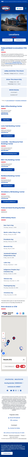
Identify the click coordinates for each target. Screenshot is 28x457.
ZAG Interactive (22, 438)
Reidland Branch (7, 185)
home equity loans (21, 400)
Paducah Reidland (7, 406)
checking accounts (7, 399)
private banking (18, 401)
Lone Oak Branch (10, 100)
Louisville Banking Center (10, 153)
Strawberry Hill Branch (21, 100)
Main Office (6, 119)
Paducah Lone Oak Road (9, 405)
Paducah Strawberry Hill (18, 406)
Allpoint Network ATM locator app (13, 63)
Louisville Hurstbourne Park (8, 407)
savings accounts (17, 399)
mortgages (13, 400)
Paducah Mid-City (20, 405)
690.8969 (5, 150)
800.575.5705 (4, 114)
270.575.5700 (9, 379)
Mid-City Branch (7, 169)
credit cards (11, 401)
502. (2, 150)
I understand (6, 453)
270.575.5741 (4, 113)
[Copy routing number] (22, 383)
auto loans (4, 401)
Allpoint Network (17, 62)
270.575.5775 (4, 132)
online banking (16, 409)
